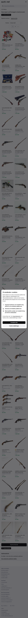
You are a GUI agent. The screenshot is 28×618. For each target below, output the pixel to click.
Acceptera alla (14, 322)
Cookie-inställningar (14, 326)
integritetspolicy (16, 316)
